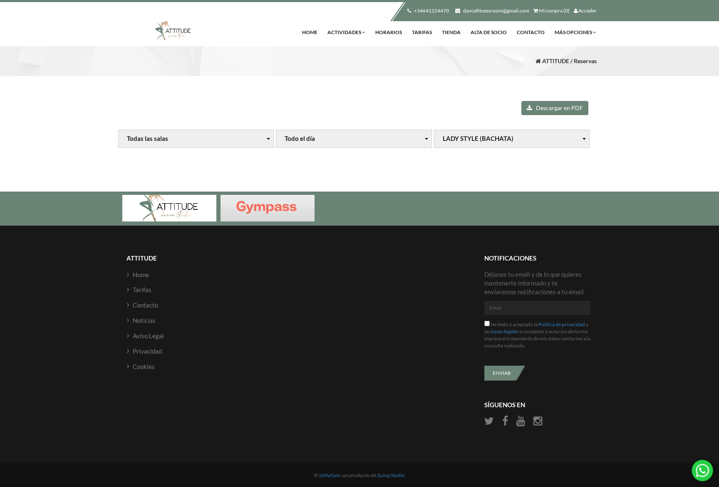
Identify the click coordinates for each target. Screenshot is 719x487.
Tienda (451, 32)
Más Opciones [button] (574, 32)
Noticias (144, 320)
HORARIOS (388, 32)
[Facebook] (505, 421)
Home (309, 32)
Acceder (587, 10)
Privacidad (147, 351)
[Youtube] (520, 421)
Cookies (144, 366)
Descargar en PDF (557, 107)
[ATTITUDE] (173, 31)
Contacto (531, 32)
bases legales (504, 331)
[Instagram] (537, 421)
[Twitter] (490, 421)
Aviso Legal (148, 335)
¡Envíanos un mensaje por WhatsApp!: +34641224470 (702, 470)
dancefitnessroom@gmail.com (495, 10)
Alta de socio (489, 32)
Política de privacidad (561, 324)
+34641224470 (431, 10)
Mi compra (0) (554, 10)
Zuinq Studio (391, 475)
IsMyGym (329, 475)
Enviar (502, 373)
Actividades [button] (344, 32)
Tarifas (422, 32)
